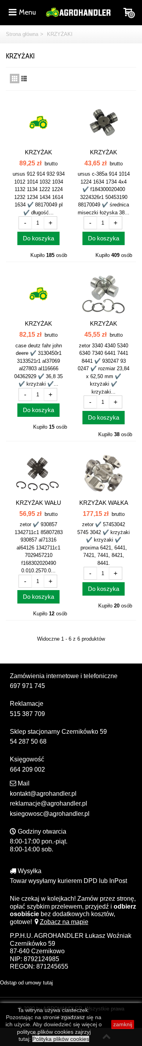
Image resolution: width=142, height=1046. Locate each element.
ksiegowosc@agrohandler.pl (50, 813)
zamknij (122, 1024)
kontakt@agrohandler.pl (43, 793)
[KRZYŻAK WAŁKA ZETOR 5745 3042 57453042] (103, 473)
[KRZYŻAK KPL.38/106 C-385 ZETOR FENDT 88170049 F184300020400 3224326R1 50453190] (103, 122)
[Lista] (24, 78)
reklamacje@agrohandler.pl (48, 803)
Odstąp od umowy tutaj (26, 983)
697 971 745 (27, 685)
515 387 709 (27, 713)
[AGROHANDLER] (78, 12)
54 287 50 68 (28, 741)
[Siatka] (14, 78)
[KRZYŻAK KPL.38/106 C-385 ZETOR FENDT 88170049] (38, 122)
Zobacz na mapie (64, 922)
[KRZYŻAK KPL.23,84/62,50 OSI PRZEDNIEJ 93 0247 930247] (103, 293)
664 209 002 (27, 769)
